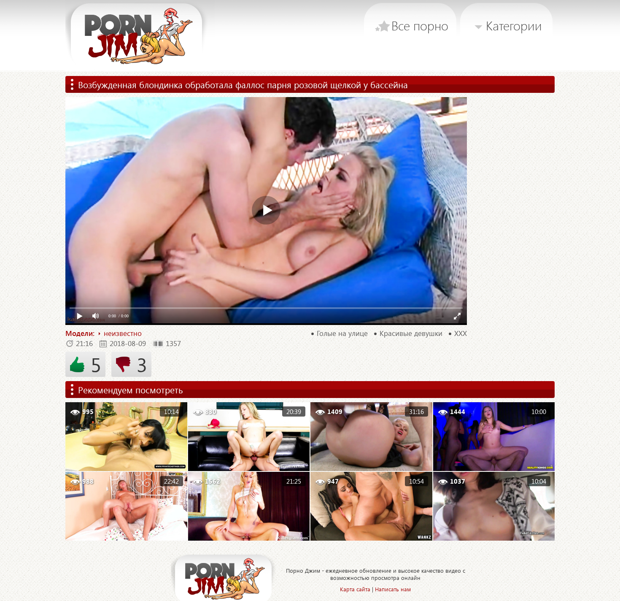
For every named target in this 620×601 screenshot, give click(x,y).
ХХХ (460, 333)
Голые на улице (342, 333)
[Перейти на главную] (140, 36)
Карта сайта (355, 589)
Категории (514, 25)
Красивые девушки (411, 333)
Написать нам (393, 589)
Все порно (419, 25)
